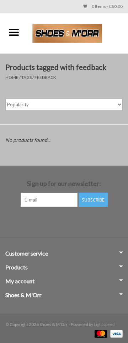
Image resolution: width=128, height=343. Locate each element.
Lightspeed (104, 324)
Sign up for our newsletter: (64, 183)
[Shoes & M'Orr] (78, 33)
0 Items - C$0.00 (107, 6)
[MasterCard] (100, 333)
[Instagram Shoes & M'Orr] (70, 221)
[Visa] (115, 333)
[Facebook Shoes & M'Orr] (58, 221)
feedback (45, 77)
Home (11, 77)
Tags (26, 77)
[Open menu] (14, 32)
